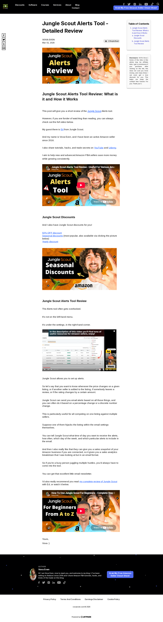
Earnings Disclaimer (94, 599)
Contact (75, 8)
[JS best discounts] (79, 289)
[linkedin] (141, 4)
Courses (45, 5)
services (57, 5)
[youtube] (147, 4)
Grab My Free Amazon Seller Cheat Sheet (136, 8)
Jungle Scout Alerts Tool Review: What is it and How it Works (140, 30)
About (68, 5)
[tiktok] (153, 4)
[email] (4, 48)
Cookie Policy (113, 599)
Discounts (19, 5)
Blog (77, 5)
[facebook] (125, 4)
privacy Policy (49, 599)
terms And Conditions (70, 599)
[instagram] (136, 4)
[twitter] (130, 4)
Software (33, 5)
